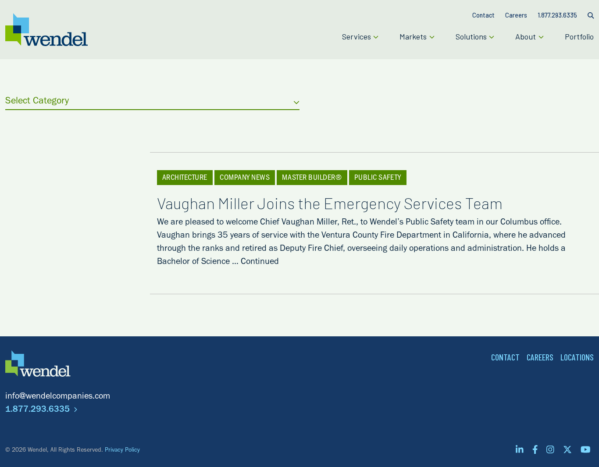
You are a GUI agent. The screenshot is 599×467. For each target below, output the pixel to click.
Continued (260, 262)
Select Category (37, 102)
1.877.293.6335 (38, 410)
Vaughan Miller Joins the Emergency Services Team (330, 202)
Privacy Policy (122, 451)
